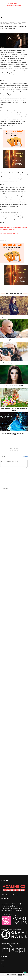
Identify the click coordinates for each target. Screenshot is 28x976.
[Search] (26, 17)
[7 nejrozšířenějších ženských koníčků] (14, 351)
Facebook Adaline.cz (4, 488)
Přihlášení (25, 456)
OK (20, 974)
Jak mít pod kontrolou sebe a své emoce (14, 317)
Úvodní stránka (3, 22)
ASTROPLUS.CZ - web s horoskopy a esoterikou (12, 908)
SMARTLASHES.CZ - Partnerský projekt (10, 915)
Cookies (3, 967)
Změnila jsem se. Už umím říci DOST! (14, 386)
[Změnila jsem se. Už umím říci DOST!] (14, 374)
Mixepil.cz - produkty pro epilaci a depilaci (11, 943)
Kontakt (3, 960)
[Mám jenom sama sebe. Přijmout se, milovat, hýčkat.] (14, 397)
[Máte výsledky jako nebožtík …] (14, 328)
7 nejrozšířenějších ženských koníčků (14, 363)
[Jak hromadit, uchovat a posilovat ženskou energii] (14, 421)
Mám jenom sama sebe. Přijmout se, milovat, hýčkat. (14, 409)
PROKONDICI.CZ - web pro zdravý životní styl (11, 905)
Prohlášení (3, 963)
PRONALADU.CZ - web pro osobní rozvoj (11, 903)
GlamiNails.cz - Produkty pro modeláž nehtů (11, 929)
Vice (24, 974)
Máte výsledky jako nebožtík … (14, 340)
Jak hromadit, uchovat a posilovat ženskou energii (14, 433)
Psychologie (12, 22)
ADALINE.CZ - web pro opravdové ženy (10, 906)
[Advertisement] (14, 11)
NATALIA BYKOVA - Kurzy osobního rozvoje (11, 910)
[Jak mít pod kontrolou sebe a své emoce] (14, 305)
